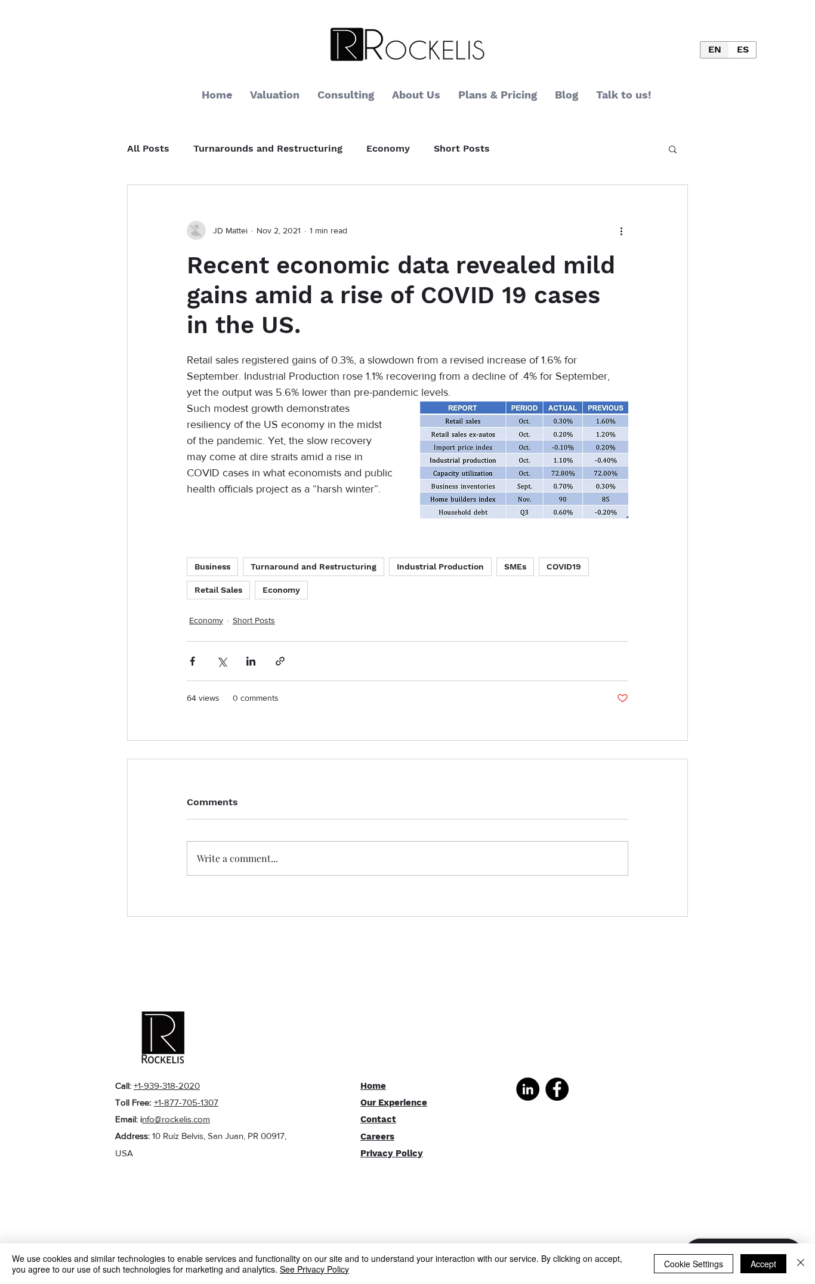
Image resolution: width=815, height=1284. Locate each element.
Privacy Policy (391, 1153)
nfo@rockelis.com (176, 1119)
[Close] (801, 1263)
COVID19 (564, 566)
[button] (672, 148)
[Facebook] (557, 1089)
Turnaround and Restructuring (313, 566)
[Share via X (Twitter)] (221, 661)
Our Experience (393, 1102)
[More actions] (621, 230)
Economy (388, 148)
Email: (127, 1119)
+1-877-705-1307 (186, 1102)
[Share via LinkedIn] (251, 661)
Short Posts (462, 148)
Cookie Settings (693, 1264)
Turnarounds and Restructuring (267, 148)
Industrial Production (440, 566)
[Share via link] (280, 661)
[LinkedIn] (527, 1089)
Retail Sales (218, 590)
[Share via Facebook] (192, 661)
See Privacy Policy (314, 1269)
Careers (377, 1136)
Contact (378, 1119)
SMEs (515, 566)
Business (212, 566)
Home (373, 1085)
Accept (763, 1264)
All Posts (148, 148)
